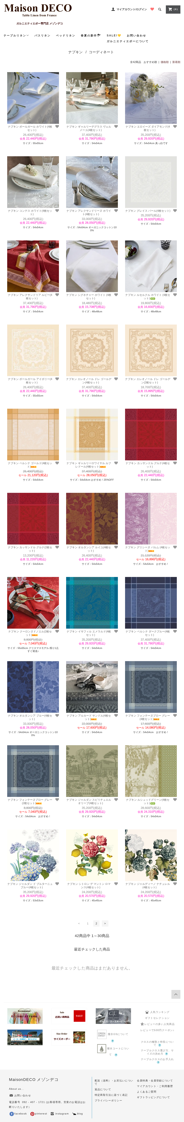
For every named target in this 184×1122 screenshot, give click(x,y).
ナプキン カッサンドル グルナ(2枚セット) (30, 549)
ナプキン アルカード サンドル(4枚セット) (89, 717)
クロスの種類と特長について (157, 1043)
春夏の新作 (89, 35)
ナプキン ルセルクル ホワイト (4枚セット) (147, 296)
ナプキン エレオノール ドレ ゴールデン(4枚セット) (88, 380)
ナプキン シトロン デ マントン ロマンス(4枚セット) (89, 885)
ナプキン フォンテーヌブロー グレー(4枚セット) (147, 717)
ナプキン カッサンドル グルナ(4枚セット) (148, 465)
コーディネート (101, 52)
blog (80, 1113)
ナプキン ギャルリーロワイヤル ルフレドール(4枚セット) (88, 465)
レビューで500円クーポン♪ (157, 1030)
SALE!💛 (114, 35)
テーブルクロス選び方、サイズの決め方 (157, 1052)
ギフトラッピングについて (153, 1097)
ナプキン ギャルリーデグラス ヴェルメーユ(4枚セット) (88, 128)
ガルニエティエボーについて (128, 41)
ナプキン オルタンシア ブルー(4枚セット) (30, 717)
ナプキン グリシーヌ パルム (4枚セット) (147, 549)
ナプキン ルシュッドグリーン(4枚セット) (147, 801)
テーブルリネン (15, 35)
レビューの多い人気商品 (159, 1024)
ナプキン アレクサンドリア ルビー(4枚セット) (30, 296)
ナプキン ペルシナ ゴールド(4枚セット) (30, 465)
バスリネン (42, 35)
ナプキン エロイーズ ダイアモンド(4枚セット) (148, 128)
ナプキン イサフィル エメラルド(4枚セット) (89, 633)
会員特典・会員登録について (155, 1080)
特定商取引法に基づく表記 (111, 1095)
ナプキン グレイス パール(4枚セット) (147, 210)
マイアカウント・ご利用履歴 (155, 1086)
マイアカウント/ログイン (132, 9)
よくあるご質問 (146, 1091)
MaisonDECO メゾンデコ (34, 1079)
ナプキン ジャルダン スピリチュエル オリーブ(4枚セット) (88, 801)
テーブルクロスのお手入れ (157, 1059)
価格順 (165, 62)
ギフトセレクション (157, 1018)
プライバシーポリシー (108, 1100)
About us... (16, 1089)
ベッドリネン (65, 35)
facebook (20, 1113)
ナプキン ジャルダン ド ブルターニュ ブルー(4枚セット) (30, 885)
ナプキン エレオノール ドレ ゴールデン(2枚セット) (147, 380)
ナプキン (75, 52)
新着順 (176, 62)
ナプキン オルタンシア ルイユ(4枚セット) (89, 549)
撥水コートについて (117, 1051)
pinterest (41, 1113)
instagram (61, 1113)
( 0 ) (176, 9)
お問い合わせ (136, 35)
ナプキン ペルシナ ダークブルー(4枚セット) (148, 633)
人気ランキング (159, 1012)
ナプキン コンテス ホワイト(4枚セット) (30, 212)
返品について (103, 1089)
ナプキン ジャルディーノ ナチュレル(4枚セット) (147, 885)
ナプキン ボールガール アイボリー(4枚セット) (30, 380)
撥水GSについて (118, 1034)
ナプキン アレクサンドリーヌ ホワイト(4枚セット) (88, 212)
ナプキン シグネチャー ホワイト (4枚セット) (88, 296)
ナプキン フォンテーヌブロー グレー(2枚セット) (30, 801)
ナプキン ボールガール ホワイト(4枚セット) (30, 128)
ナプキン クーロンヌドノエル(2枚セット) (30, 633)
